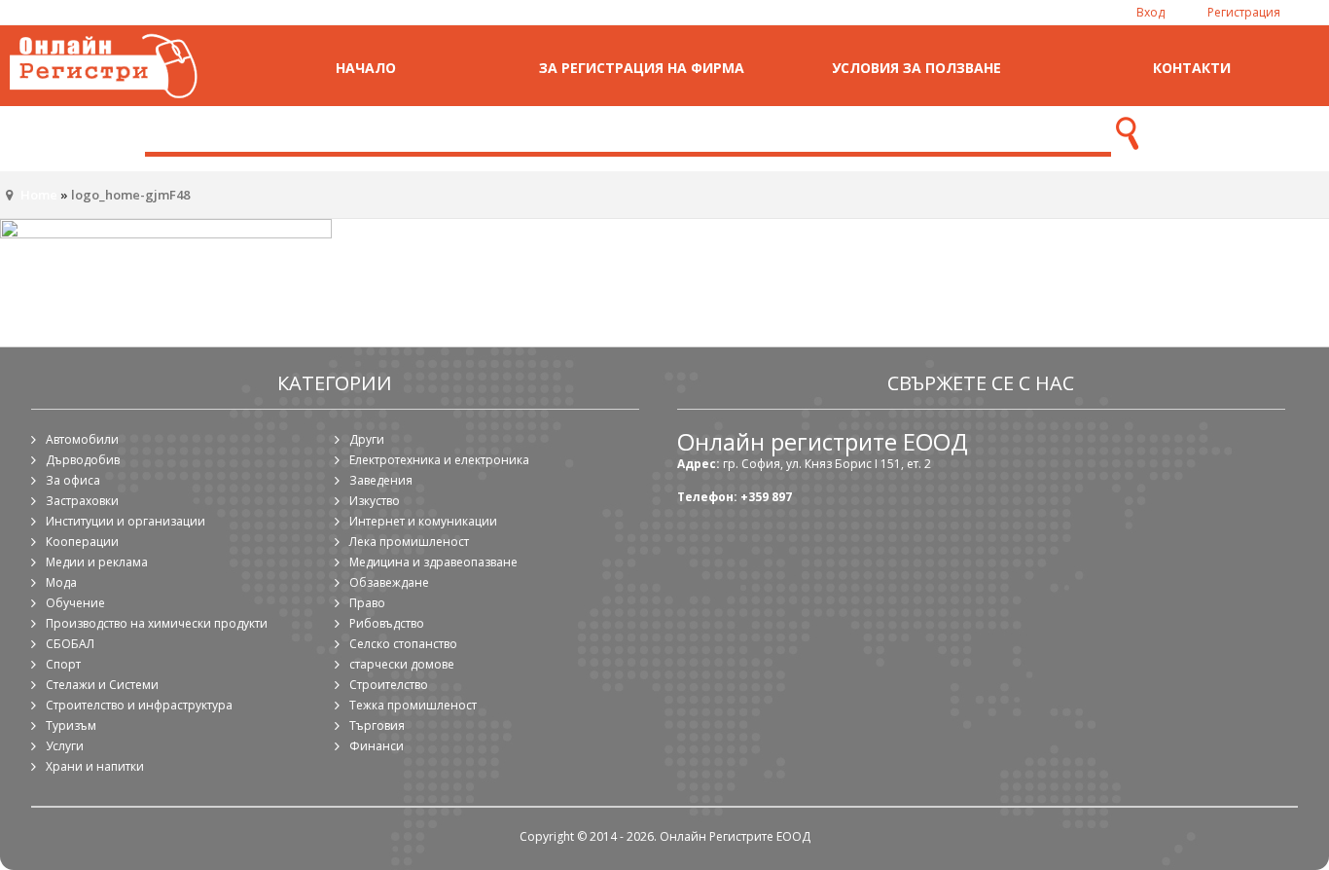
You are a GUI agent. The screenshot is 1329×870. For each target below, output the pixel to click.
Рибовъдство (386, 623)
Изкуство (374, 500)
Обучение (75, 603)
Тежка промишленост (413, 705)
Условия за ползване (916, 67)
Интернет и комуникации (423, 521)
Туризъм (71, 725)
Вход (1150, 12)
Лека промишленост (409, 541)
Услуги (65, 746)
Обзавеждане (389, 582)
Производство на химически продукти (157, 623)
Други (366, 439)
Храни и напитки (95, 766)
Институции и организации (125, 521)
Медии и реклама (97, 562)
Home (38, 194)
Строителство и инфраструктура (139, 705)
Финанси (376, 746)
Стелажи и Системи (102, 684)
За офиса (73, 480)
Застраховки (82, 500)
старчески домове (401, 664)
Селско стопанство (403, 643)
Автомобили (82, 439)
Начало (366, 67)
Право (367, 603)
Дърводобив (83, 460)
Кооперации (82, 541)
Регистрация (1243, 12)
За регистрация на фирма (641, 67)
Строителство (388, 684)
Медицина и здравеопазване (433, 562)
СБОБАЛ (70, 643)
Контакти (1192, 67)
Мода (61, 582)
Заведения (381, 480)
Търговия (377, 725)
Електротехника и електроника (439, 460)
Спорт (63, 664)
